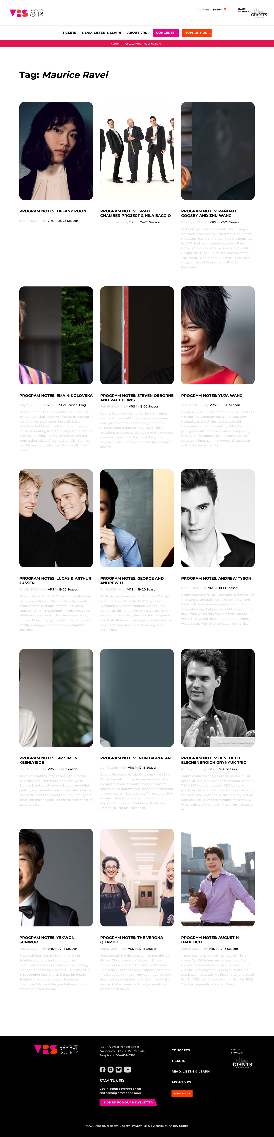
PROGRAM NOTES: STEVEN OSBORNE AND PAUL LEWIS (137, 397)
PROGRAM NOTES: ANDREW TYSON (216, 578)
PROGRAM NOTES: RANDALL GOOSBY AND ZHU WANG (209, 213)
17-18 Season (148, 767)
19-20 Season (149, 406)
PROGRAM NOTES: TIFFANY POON (52, 211)
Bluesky (119, 1070)
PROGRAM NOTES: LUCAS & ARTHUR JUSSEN (55, 580)
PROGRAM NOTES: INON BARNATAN (135, 758)
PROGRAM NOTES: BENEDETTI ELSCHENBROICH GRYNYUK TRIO (214, 760)
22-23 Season (230, 222)
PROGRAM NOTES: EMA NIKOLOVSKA (56, 395)
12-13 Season (229, 948)
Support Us (182, 1093)
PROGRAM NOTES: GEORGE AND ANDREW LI (132, 580)
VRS (51, 220)
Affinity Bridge (178, 1125)
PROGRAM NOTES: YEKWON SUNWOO (47, 939)
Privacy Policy (141, 1125)
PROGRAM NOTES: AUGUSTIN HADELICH (210, 939)
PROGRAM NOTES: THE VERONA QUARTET (131, 939)
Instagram (111, 1070)
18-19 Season (228, 588)
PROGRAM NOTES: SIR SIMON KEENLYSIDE (48, 760)
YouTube (127, 1070)
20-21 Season (68, 405)
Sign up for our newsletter (128, 1102)
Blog (82, 405)
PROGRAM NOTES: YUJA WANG (211, 395)
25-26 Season (68, 220)
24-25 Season (150, 222)
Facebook (102, 1070)
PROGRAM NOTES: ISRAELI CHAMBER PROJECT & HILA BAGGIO (135, 213)
